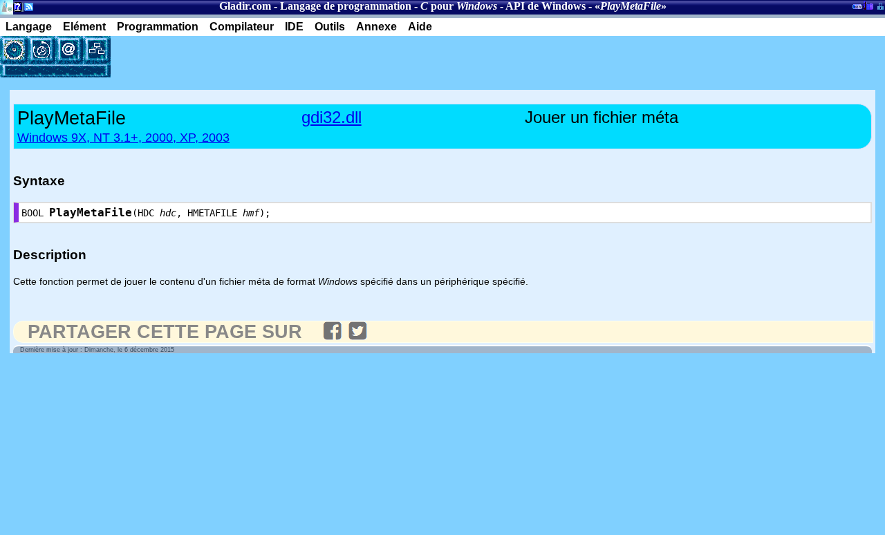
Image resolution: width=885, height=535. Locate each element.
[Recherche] (41, 50)
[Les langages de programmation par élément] (14, 50)
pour (458, 6)
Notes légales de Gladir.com (15, 9)
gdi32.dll (331, 117)
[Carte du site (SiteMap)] (97, 50)
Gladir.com (245, 6)
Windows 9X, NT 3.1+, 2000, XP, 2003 (123, 137)
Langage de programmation (345, 6)
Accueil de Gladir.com (6, 6)
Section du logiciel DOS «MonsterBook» (857, 9)
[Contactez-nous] (69, 50)
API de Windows (545, 6)
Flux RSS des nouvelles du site (26, 9)
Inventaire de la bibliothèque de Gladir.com (868, 5)
